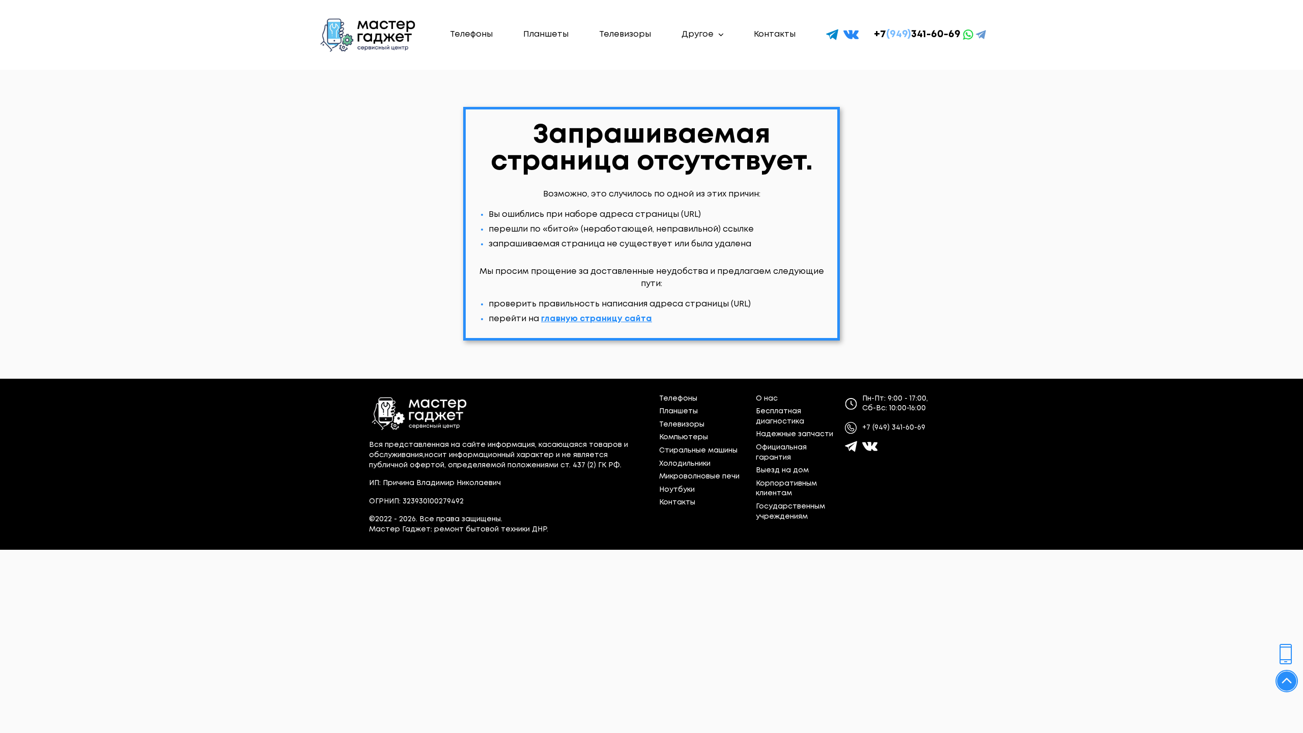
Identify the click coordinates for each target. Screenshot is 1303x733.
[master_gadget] (869, 446)
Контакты (775, 34)
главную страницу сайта (596, 319)
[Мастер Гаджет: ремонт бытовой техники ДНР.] (368, 34)
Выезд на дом (782, 470)
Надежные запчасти (794, 434)
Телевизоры (625, 34)
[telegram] (832, 35)
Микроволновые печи (699, 476)
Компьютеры (683, 437)
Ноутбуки (677, 490)
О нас (767, 399)
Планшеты (546, 34)
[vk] (851, 34)
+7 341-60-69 (917, 34)
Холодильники (685, 464)
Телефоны (471, 34)
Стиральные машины (698, 450)
